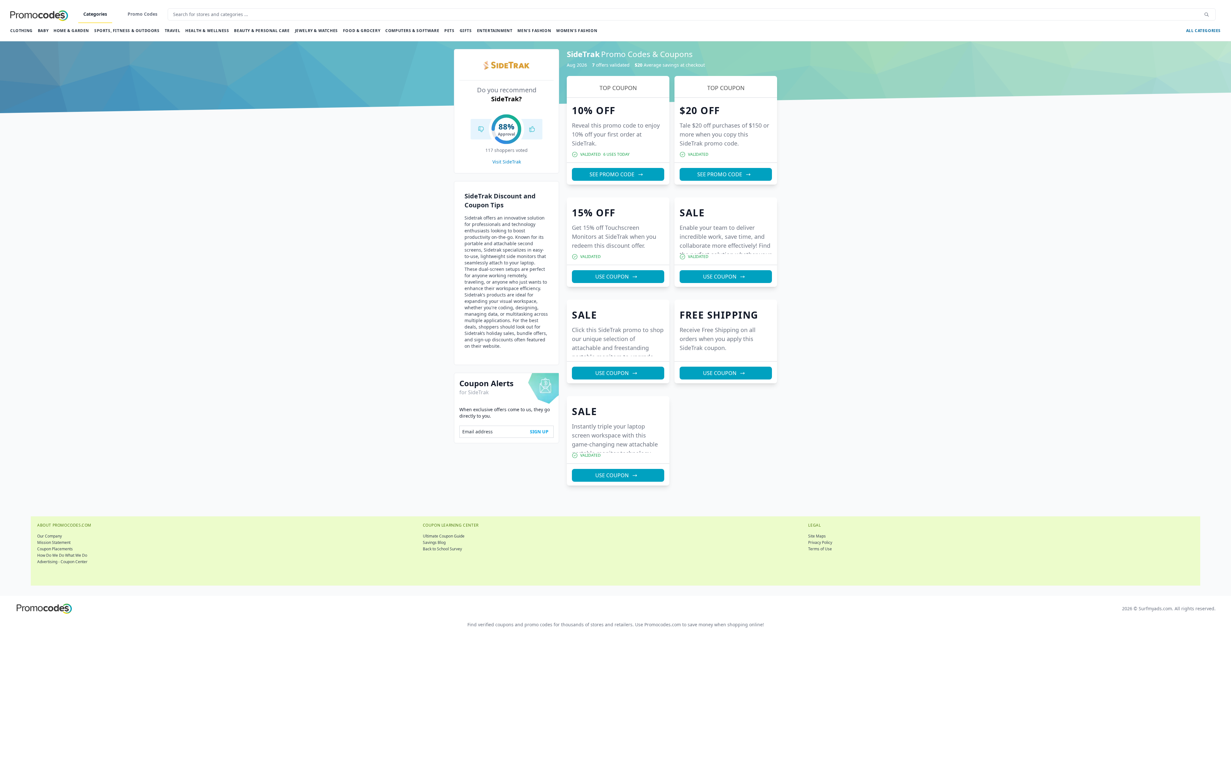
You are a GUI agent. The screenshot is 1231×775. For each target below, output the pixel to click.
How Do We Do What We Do (62, 555)
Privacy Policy (820, 542)
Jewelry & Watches (316, 30)
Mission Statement (54, 542)
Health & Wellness (207, 30)
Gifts (466, 30)
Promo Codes (142, 14)
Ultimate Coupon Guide (444, 536)
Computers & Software (412, 30)
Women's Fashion (576, 30)
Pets (449, 30)
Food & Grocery (361, 30)
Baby (43, 30)
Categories (95, 14)
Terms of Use (820, 549)
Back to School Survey (442, 549)
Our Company (49, 536)
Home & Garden (71, 30)
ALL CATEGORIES (1203, 30)
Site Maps (817, 536)
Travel (172, 30)
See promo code (612, 174)
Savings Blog (434, 542)
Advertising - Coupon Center (62, 561)
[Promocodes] (39, 14)
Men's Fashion (534, 30)
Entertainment (495, 30)
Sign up (539, 432)
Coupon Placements (55, 549)
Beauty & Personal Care (261, 30)
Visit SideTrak (506, 162)
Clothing (21, 30)
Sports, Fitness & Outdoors (127, 30)
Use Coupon (612, 276)
